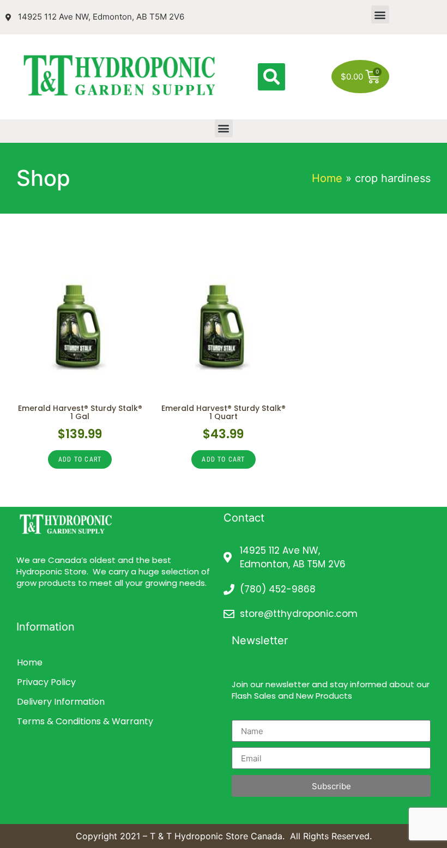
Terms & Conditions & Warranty (85, 721)
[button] (380, 14)
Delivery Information (61, 701)
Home (327, 178)
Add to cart (79, 459)
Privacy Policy (46, 682)
